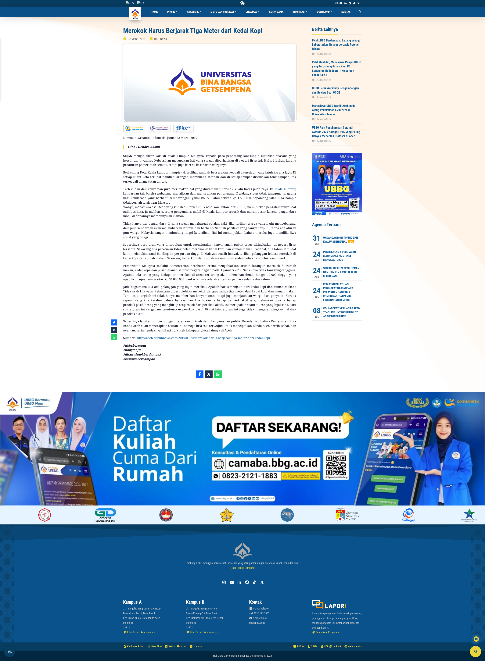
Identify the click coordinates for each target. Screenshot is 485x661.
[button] (9, 651)
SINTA (314, 646)
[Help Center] (475, 651)
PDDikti (300, 646)
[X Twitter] (359, 3)
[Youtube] (341, 3)
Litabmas (251, 11)
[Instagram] (336, 3)
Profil (171, 11)
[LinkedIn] (345, 3)
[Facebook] (350, 3)
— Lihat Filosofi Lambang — (242, 567)
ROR (326, 646)
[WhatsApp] (218, 374)
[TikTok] (354, 3)
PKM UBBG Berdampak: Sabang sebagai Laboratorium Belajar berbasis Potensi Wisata (336, 45)
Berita (171, 646)
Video (183, 646)
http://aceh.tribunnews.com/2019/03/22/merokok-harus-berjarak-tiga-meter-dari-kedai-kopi (203, 338)
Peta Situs (156, 646)
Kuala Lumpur (284, 189)
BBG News (160, 39)
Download (323, 11)
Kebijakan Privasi (136, 646)
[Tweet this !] (209, 374)
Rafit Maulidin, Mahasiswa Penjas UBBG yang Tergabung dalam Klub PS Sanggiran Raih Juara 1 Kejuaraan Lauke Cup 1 (336, 68)
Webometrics (354, 646)
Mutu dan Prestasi (222, 11)
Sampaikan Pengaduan (327, 632)
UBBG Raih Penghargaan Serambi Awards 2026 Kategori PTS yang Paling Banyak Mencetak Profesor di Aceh (336, 132)
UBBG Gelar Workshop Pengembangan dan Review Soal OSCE (335, 90)
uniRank (336, 646)
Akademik (193, 11)
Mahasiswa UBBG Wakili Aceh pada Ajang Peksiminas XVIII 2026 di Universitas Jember (333, 110)
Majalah (197, 646)
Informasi (299, 11)
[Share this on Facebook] (199, 374)
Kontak (345, 11)
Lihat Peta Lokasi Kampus (141, 632)
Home (155, 11)
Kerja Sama (276, 11)
